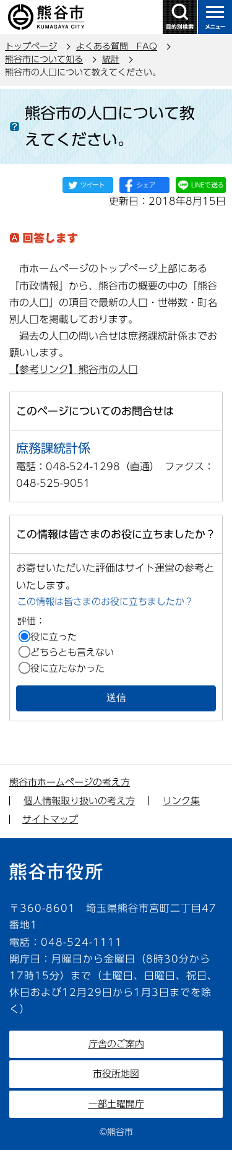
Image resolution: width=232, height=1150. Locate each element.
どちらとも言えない (72, 652)
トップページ (31, 46)
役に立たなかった (67, 668)
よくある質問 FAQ (116, 46)
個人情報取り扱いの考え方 (79, 800)
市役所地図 (116, 1073)
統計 (110, 59)
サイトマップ (50, 819)
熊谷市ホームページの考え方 (69, 782)
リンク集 (181, 800)
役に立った (53, 637)
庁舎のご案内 (116, 1044)
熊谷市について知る (44, 59)
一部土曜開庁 (116, 1104)
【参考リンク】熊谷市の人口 (73, 369)
